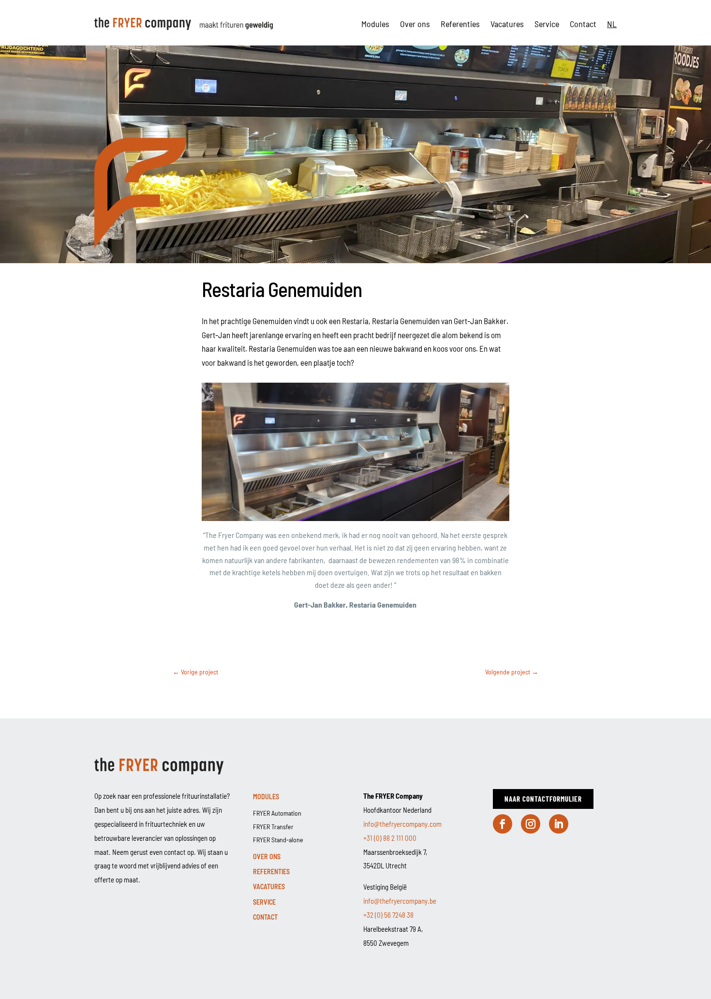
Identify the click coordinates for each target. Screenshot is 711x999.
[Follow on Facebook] (502, 824)
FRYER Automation (277, 813)
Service (546, 23)
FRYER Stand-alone (278, 839)
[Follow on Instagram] (530, 824)
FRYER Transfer (273, 826)
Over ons (415, 23)
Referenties (460, 23)
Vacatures (507, 23)
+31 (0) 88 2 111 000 (389, 838)
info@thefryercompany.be (399, 900)
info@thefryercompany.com (402, 824)
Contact (583, 23)
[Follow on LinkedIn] (558, 824)
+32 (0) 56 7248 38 (388, 914)
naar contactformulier (543, 798)
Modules (375, 23)
